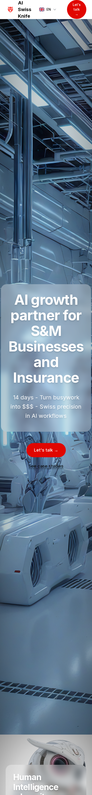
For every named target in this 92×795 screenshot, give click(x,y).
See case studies (46, 466)
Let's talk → (77, 9)
